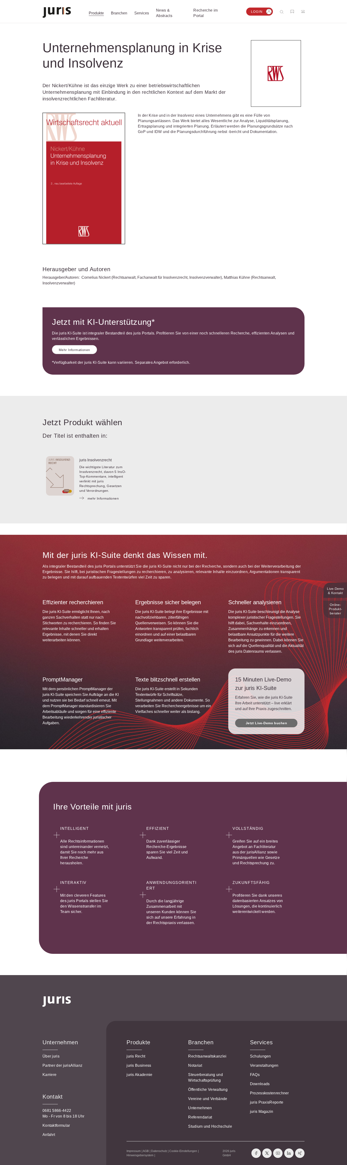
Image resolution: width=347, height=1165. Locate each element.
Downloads (260, 1084)
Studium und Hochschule (210, 1126)
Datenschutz (159, 1151)
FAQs (255, 1075)
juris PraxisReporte (267, 1102)
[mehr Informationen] (60, 476)
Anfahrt (48, 1135)
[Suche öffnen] (282, 11)
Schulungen (260, 1056)
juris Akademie (139, 1075)
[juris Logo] (56, 12)
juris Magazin (261, 1111)
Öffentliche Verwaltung (208, 1090)
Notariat (195, 1065)
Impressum (134, 1151)
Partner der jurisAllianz (62, 1065)
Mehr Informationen (74, 350)
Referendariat (200, 1117)
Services (261, 1042)
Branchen (200, 1042)
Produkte (138, 1042)
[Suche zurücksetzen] (278, 11)
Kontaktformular (56, 1125)
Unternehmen (200, 1108)
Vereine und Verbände (207, 1099)
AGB (146, 1151)
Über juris (50, 1056)
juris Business (139, 1065)
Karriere (49, 1075)
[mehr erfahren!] (276, 73)
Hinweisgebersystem (140, 1155)
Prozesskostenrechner (269, 1093)
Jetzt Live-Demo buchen (266, 723)
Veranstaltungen (264, 1065)
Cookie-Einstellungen (183, 1151)
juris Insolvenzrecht (95, 460)
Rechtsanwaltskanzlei (207, 1056)
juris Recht (136, 1056)
